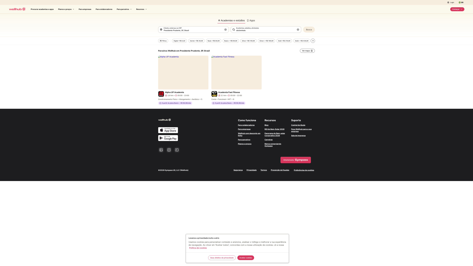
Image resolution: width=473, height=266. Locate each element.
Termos (264, 170)
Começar (455, 9)
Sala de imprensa (298, 135)
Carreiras (269, 140)
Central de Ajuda (298, 125)
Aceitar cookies (245, 258)
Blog (266, 125)
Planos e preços (65, 9)
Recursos (140, 9)
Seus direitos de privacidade (222, 258)
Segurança (238, 170)
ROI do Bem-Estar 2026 (274, 129)
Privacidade (252, 170)
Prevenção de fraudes (280, 170)
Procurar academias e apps (42, 9)
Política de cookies (198, 248)
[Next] (313, 41)
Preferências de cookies (304, 170)
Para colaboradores (104, 9)
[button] (226, 29)
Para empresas (85, 9)
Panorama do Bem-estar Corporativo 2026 (275, 134)
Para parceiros (123, 9)
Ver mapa (306, 51)
